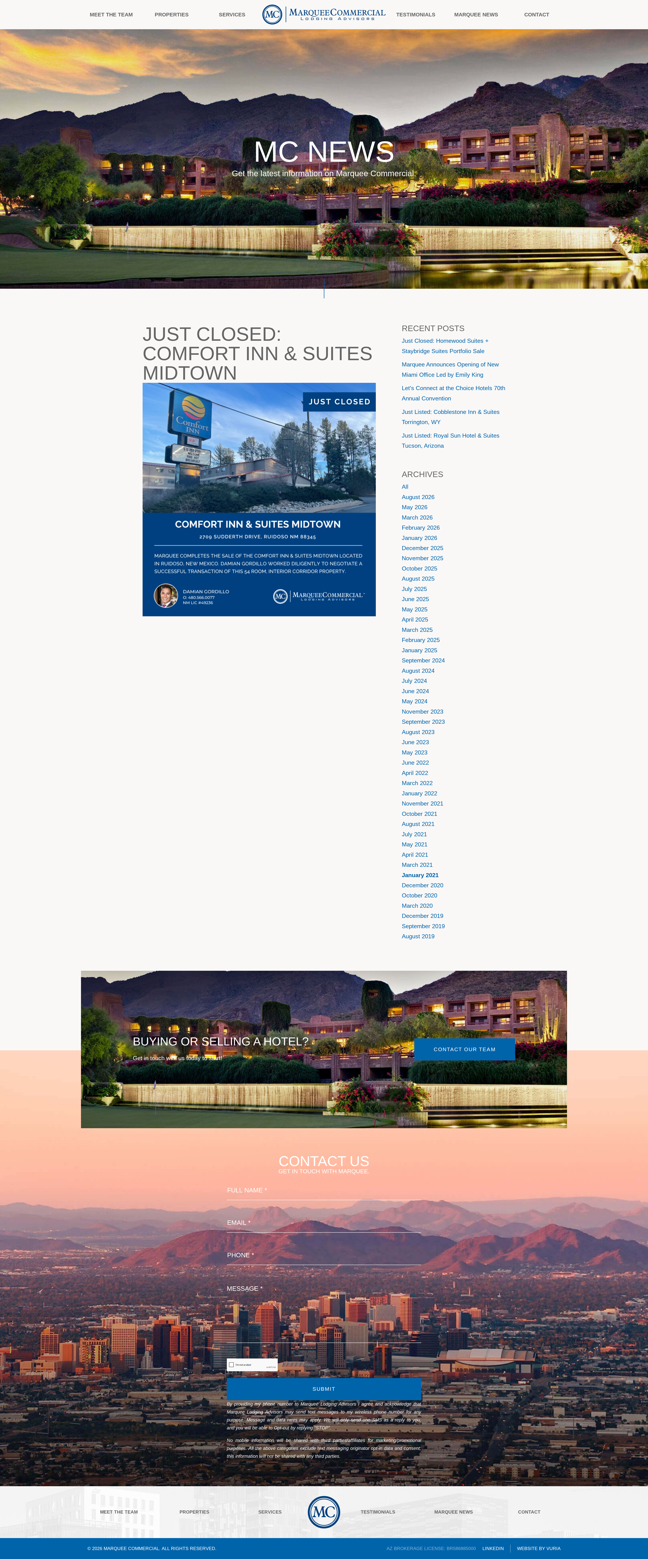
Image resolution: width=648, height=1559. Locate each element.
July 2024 (414, 681)
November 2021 (422, 803)
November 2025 (422, 558)
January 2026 (419, 538)
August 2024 (418, 670)
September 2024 (423, 660)
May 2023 (414, 752)
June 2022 (415, 762)
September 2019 (423, 926)
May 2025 (414, 609)
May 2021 (414, 844)
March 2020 (417, 905)
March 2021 (417, 865)
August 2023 (418, 732)
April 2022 (415, 773)
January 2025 (419, 650)
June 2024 (415, 691)
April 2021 (415, 854)
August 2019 (418, 936)
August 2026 (418, 497)
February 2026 (421, 527)
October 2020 (419, 895)
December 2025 (422, 548)
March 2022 (417, 783)
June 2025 (415, 599)
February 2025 (421, 640)
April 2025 (415, 619)
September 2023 (423, 722)
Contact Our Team (465, 1049)
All (405, 487)
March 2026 (417, 517)
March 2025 (417, 630)
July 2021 (414, 834)
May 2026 (414, 507)
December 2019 (422, 916)
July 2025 (414, 589)
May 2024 (414, 701)
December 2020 (422, 885)
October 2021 (419, 814)
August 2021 (418, 824)
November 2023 (422, 711)
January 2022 (419, 793)
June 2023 (415, 742)
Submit (324, 1389)
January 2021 (420, 875)
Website (527, 1548)
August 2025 (418, 578)
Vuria (553, 1548)
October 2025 (419, 568)
